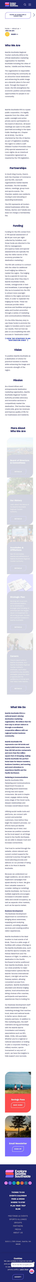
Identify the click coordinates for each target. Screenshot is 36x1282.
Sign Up (18, 1149)
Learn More (24, 1269)
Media (18, 1229)
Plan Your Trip (18, 1206)
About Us (18, 1232)
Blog (18, 1209)
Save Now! (18, 1105)
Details (18, 472)
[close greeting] (34, 1263)
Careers (14, 656)
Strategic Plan (17, 597)
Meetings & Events (18, 1216)
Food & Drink (18, 1199)
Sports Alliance (18, 1219)
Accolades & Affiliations (16, 548)
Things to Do (18, 1192)
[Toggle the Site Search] (25, 4)
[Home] (11, 4)
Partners (18, 1226)
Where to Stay (18, 1202)
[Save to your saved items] (7, 34)
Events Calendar (18, 1196)
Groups (18, 1222)
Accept (18, 1277)
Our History (16, 500)
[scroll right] (34, 14)
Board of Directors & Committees (19, 461)
